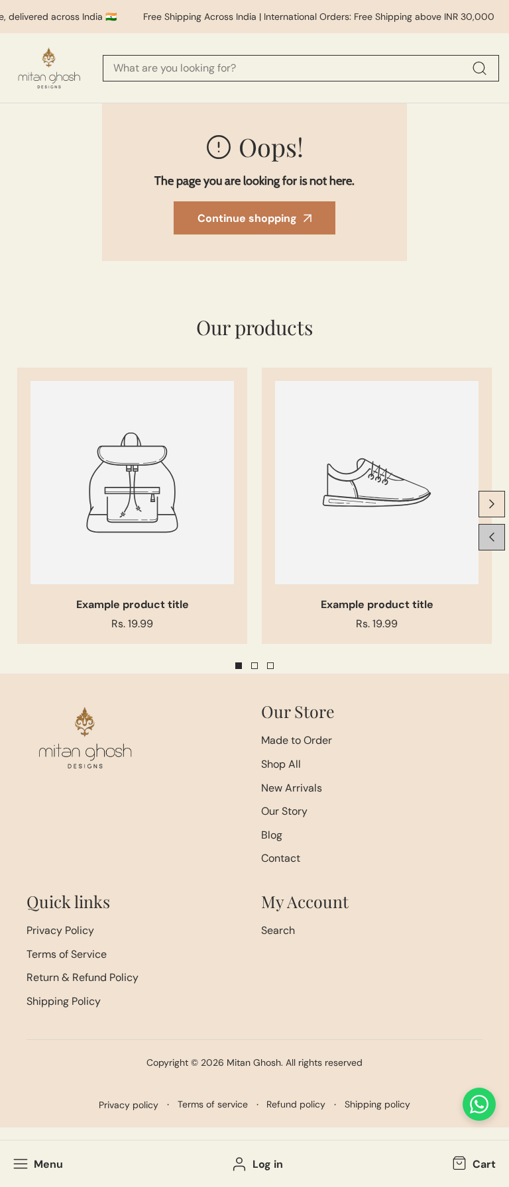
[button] (472, 1164)
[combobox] (301, 68)
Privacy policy (128, 1105)
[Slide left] (492, 537)
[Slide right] (492, 504)
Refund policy (295, 1104)
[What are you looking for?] (479, 68)
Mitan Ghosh (254, 1062)
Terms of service (213, 1104)
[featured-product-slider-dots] (239, 666)
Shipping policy (377, 1104)
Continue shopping (247, 218)
